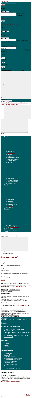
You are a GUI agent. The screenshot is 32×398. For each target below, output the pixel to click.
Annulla (3, 101)
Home (5, 251)
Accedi (3, 4)
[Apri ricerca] (17, 112)
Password (19, 15)
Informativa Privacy (9, 356)
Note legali (7, 355)
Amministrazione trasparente (11, 366)
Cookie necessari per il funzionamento (11, 310)
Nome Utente (20, 13)
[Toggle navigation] (14, 126)
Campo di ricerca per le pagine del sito (11, 234)
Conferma (9, 101)
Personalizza (4, 289)
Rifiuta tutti (14, 289)
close (2, 133)
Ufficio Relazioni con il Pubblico (13, 358)
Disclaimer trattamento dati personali (10, 381)
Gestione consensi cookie (11, 364)
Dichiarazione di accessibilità (12, 359)
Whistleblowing (8, 362)
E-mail (18, 40)
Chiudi (2, 57)
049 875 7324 (10, 330)
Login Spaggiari (13, 46)
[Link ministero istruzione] (8, 3)
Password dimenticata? (7, 18)
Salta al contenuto (5, 1)
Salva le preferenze (14, 316)
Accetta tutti (6, 291)
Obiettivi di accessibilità (10, 361)
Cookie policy (8, 353)
